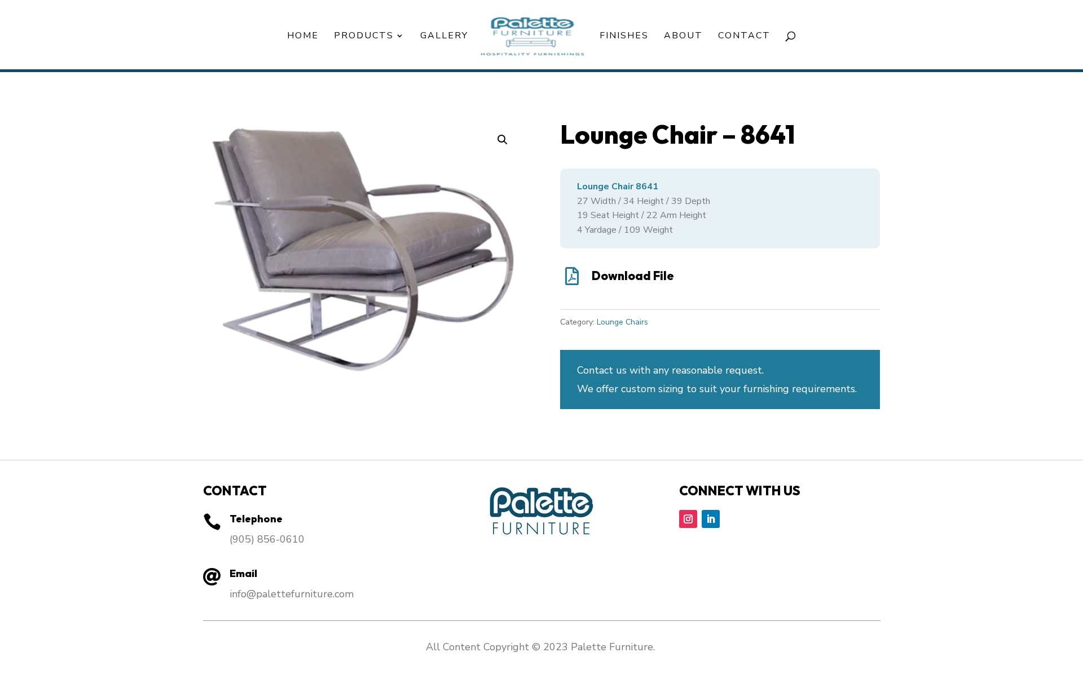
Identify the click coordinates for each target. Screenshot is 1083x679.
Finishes (624, 37)
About (683, 37)
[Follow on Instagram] (688, 519)
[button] (502, 140)
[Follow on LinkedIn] (711, 519)
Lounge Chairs (622, 322)
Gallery (444, 37)
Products (364, 37)
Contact (744, 37)
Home (303, 37)
